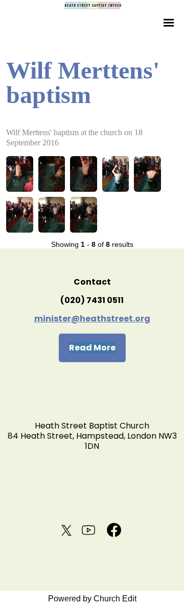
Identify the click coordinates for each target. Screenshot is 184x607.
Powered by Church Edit (92, 598)
